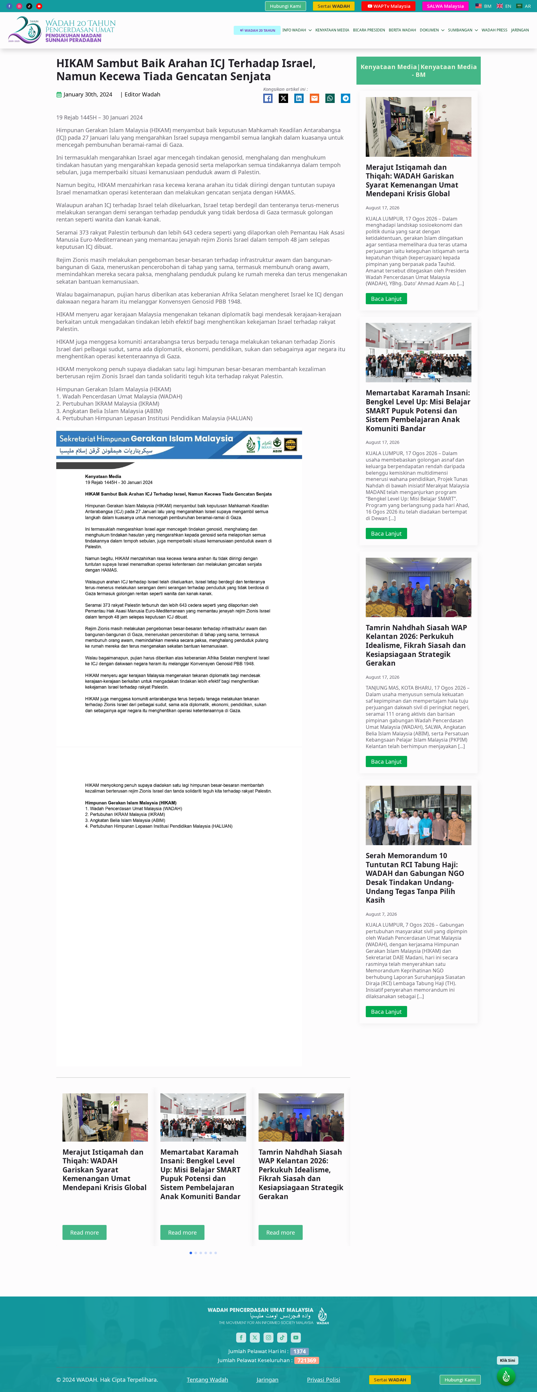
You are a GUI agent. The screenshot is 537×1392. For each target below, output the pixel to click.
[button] (191, 1253)
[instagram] (19, 6)
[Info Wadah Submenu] (310, 30)
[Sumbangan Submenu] (476, 30)
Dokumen (429, 30)
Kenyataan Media (332, 30)
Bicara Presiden (369, 30)
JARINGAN (520, 30)
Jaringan (267, 1379)
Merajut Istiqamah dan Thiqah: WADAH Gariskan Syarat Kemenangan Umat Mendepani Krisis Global (104, 1170)
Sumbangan (460, 30)
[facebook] (9, 6)
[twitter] (255, 1338)
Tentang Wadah (207, 1379)
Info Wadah (294, 30)
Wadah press (494, 30)
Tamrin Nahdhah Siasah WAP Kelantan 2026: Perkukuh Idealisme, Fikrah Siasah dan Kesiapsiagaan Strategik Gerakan (301, 1174)
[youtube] (39, 6)
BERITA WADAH (402, 30)
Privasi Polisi (323, 1379)
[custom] (29, 6)
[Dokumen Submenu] (442, 30)
